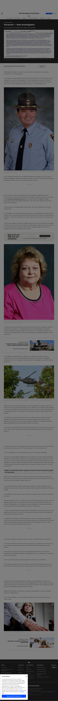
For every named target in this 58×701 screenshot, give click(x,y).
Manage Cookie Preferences (14, 696)
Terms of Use (23, 690)
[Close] (26, 676)
